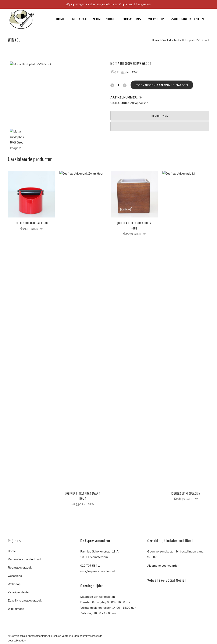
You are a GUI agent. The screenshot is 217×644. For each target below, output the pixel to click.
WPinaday (20, 640)
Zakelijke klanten (19, 592)
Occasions (15, 575)
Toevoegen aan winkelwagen (162, 85)
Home (155, 40)
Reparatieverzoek (20, 567)
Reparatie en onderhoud (24, 559)
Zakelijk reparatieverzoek (25, 600)
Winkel (167, 40)
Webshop (14, 584)
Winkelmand (16, 608)
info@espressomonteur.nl (97, 571)
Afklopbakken (139, 103)
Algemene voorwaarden (163, 565)
